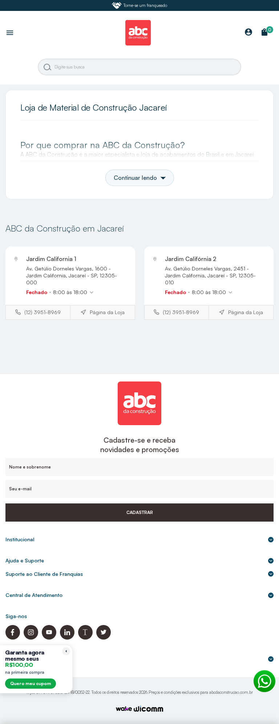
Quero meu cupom (30, 683)
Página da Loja (107, 312)
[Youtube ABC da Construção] (49, 637)
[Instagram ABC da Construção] (31, 637)
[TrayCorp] (124, 709)
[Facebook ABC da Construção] (12, 637)
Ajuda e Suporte (24, 560)
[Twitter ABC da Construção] (103, 637)
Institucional (19, 539)
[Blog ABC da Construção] (85, 637)
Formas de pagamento (32, 659)
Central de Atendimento (33, 595)
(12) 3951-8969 (42, 312)
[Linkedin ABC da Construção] (67, 637)
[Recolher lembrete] (66, 651)
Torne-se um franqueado (145, 5)
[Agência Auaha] (148, 710)
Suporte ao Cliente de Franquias (44, 574)
